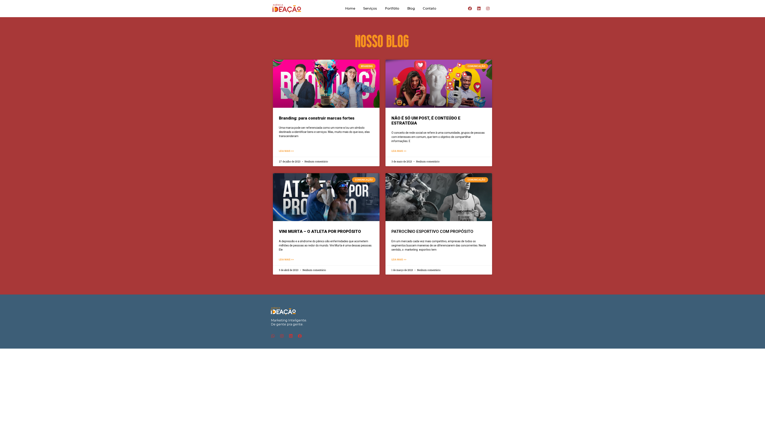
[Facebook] (470, 9)
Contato (429, 8)
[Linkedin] (479, 9)
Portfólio (392, 8)
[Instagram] (488, 9)
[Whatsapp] (273, 336)
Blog (411, 8)
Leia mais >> (286, 151)
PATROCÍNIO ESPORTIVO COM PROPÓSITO (432, 231)
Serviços (370, 8)
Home (350, 8)
